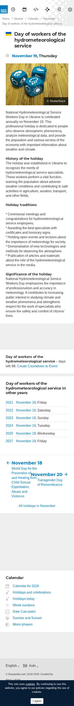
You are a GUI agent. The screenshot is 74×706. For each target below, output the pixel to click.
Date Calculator (24, 611)
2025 (9, 433)
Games (47, 9)
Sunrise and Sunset (27, 618)
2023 (9, 418)
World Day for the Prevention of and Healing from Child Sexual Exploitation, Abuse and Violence (24, 482)
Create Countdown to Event (37, 366)
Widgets (36, 9)
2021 (9, 402)
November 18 (24, 463)
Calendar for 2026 (26, 586)
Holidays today (24, 599)
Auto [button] (32, 666)
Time (13, 9)
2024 (9, 425)
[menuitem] (13, 9)
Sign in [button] (59, 9)
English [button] (11, 665)
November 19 (24, 55)
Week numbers (24, 605)
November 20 (49, 474)
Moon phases (22, 624)
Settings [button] (70, 9)
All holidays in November (37, 506)
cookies (30, 684)
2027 (9, 441)
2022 (9, 410)
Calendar (24, 9)
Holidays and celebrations (32, 592)
